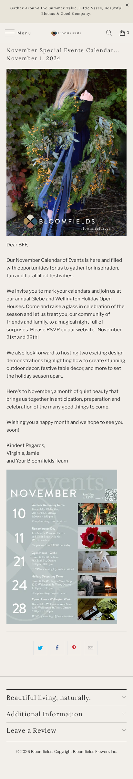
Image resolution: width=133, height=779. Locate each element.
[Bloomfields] (66, 33)
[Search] (109, 32)
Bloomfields (41, 751)
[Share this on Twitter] (40, 648)
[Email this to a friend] (91, 648)
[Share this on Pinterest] (74, 648)
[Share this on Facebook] (57, 648)
